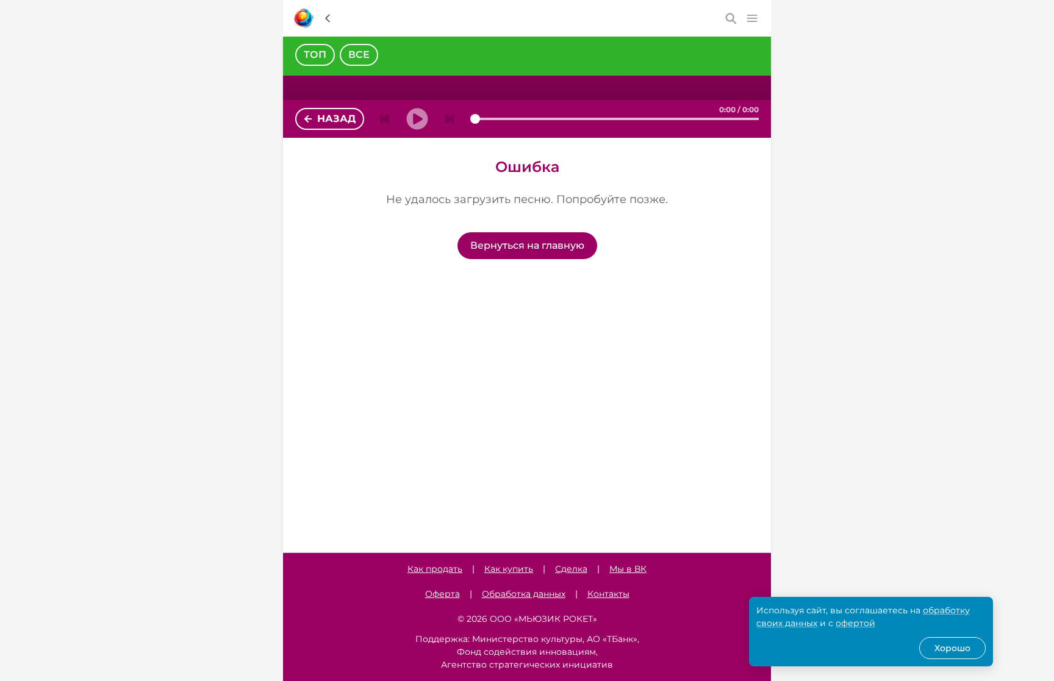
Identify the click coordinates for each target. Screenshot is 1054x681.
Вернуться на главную (527, 245)
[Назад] (327, 18)
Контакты (608, 593)
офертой (855, 623)
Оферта (442, 593)
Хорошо (952, 648)
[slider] (475, 119)
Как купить (508, 568)
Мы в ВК (628, 568)
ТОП (315, 54)
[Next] (450, 119)
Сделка (571, 568)
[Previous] (385, 119)
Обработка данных (523, 593)
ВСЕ (359, 54)
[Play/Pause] (417, 118)
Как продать (434, 568)
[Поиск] (731, 18)
